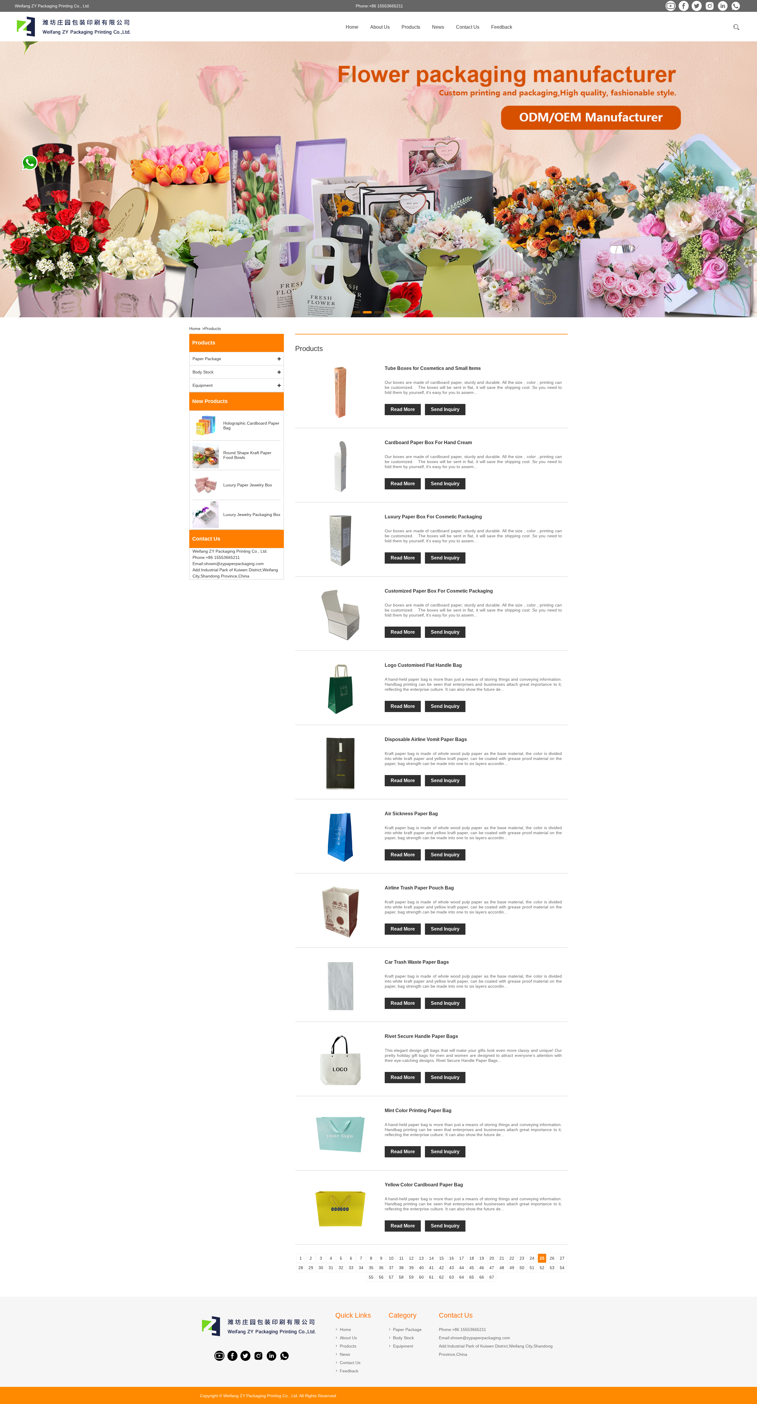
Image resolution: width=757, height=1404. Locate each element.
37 (391, 1267)
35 (371, 1267)
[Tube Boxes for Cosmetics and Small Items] (340, 392)
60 (421, 1277)
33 (351, 1267)
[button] (356, 312)
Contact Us (467, 27)
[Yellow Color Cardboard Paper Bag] (340, 1208)
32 (341, 1267)
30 (320, 1267)
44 (461, 1267)
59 (411, 1277)
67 (491, 1277)
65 (471, 1277)
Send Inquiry (445, 409)
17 (461, 1258)
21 (501, 1258)
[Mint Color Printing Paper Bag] (340, 1134)
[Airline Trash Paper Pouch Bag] (340, 912)
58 (401, 1277)
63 (451, 1277)
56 (381, 1277)
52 (542, 1267)
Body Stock (203, 372)
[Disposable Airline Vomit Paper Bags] (340, 763)
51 (532, 1267)
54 (562, 1267)
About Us (380, 27)
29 (310, 1267)
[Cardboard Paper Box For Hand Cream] (340, 466)
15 (441, 1258)
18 (471, 1258)
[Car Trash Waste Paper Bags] (340, 986)
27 (562, 1258)
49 (511, 1267)
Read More (403, 409)
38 (401, 1267)
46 (481, 1267)
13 (421, 1258)
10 (391, 1258)
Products (411, 27)
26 (552, 1258)
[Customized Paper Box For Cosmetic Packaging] (340, 615)
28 (300, 1267)
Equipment (203, 385)
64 (461, 1277)
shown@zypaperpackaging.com (480, 1337)
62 (441, 1277)
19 (481, 1258)
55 (371, 1277)
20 (491, 1258)
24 (532, 1258)
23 (522, 1258)
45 (471, 1267)
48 (501, 1267)
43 (451, 1267)
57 (391, 1277)
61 (431, 1277)
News (438, 27)
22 (511, 1258)
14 (431, 1258)
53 (552, 1267)
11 (401, 1258)
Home (352, 27)
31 (331, 1267)
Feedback (501, 27)
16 (451, 1258)
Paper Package (207, 358)
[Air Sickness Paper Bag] (340, 837)
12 (411, 1258)
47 (491, 1267)
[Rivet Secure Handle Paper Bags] (340, 1060)
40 (421, 1267)
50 (522, 1267)
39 (411, 1267)
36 (381, 1267)
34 (361, 1267)
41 (431, 1267)
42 (441, 1267)
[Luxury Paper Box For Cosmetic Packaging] (340, 540)
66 (481, 1277)
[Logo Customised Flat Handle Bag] (340, 689)
